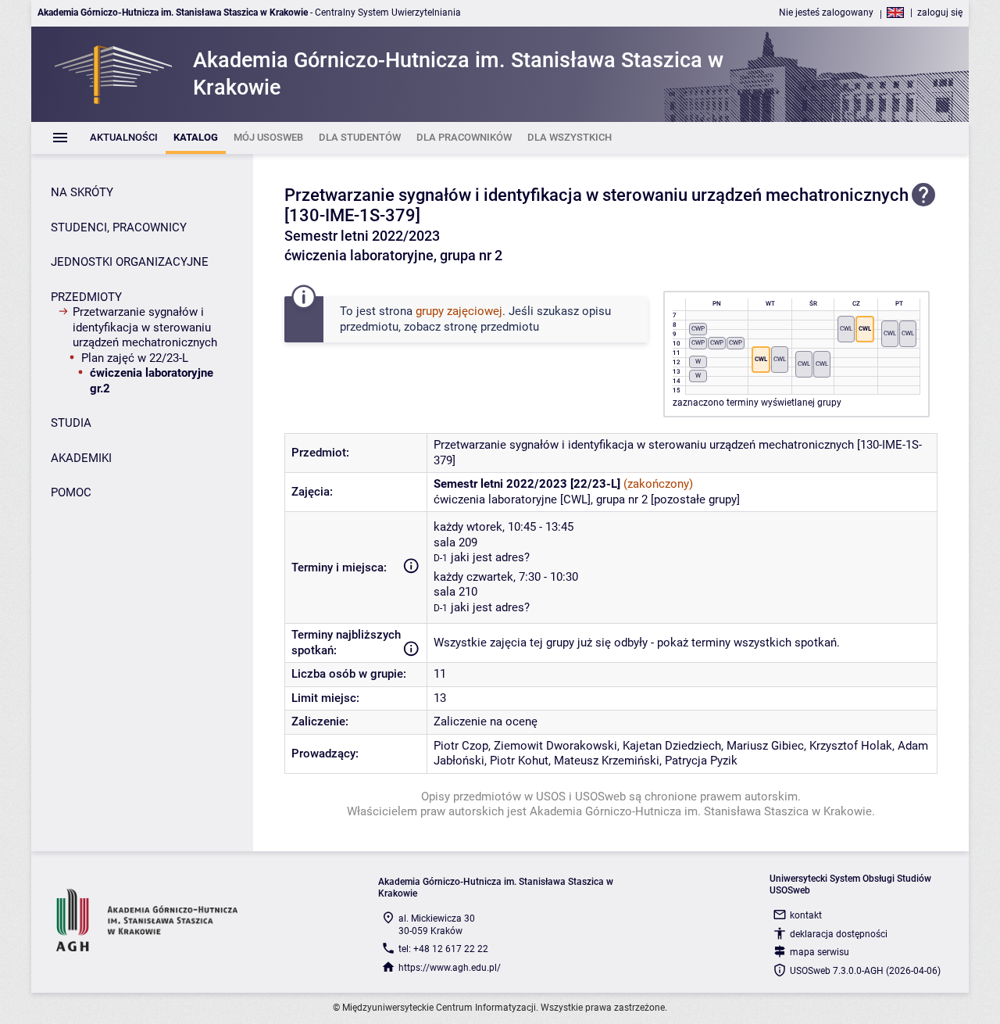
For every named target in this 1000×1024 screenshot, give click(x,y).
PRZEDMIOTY (86, 297)
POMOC (71, 492)
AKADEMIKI (81, 458)
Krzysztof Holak (850, 746)
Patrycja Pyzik (701, 761)
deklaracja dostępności (839, 934)
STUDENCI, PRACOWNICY (119, 227)
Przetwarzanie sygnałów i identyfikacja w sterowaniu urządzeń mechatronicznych (145, 327)
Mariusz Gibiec (765, 746)
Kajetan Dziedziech (672, 746)
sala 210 (455, 592)
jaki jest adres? (490, 557)
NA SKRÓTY (82, 192)
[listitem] (124, 138)
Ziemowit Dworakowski (555, 746)
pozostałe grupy (695, 499)
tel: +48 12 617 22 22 (443, 948)
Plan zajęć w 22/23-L (134, 358)
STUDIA (71, 423)
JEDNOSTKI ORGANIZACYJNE (130, 262)
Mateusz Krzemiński (606, 761)
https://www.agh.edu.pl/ (449, 967)
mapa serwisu (819, 952)
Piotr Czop (461, 746)
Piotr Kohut (519, 761)
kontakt (806, 915)
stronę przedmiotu (491, 327)
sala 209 (455, 542)
